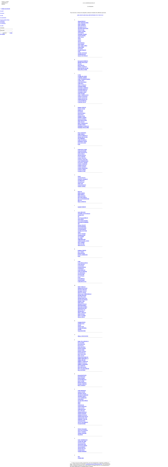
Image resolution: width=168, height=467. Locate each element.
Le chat (1, 25)
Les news (2, 13)
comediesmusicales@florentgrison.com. (94, 464)
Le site (1, 15)
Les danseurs (3, 23)
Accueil (1, 11)
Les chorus (2, 22)
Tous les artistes (3, 19)
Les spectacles (3, 17)
